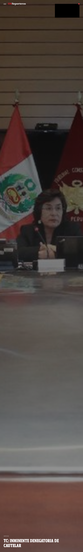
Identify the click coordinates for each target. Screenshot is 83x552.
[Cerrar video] (79, 4)
